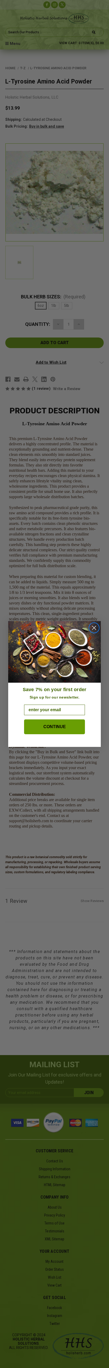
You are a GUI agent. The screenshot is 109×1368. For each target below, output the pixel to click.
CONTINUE (54, 726)
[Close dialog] (94, 627)
